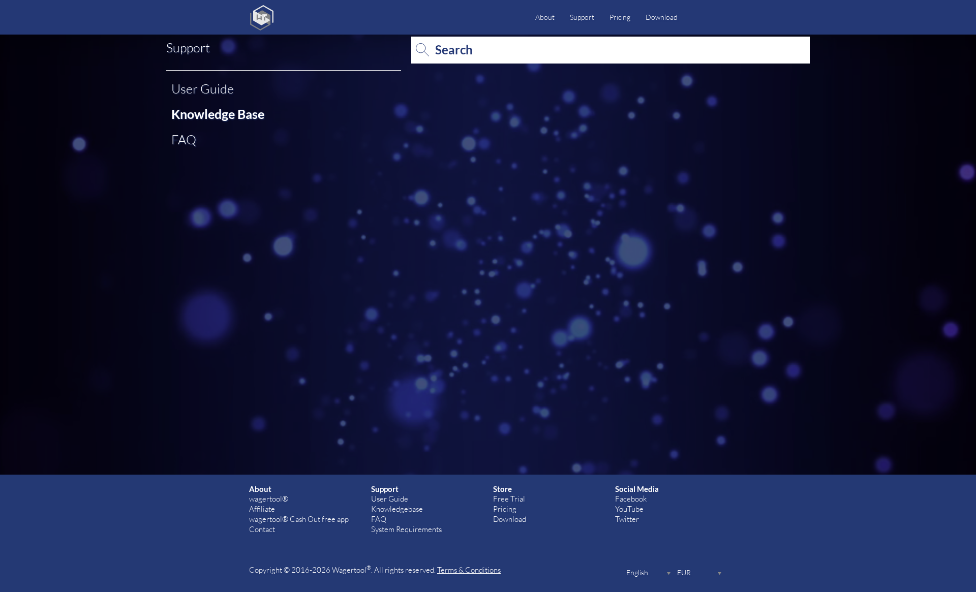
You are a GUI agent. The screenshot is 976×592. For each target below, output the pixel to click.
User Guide (202, 88)
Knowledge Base (217, 113)
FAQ (183, 139)
